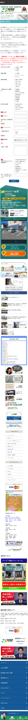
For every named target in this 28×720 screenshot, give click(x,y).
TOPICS (9, 471)
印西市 (6, 520)
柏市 (6, 517)
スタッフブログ (11, 457)
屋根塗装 (18, 91)
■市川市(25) (4, 349)
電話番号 (3, 123)
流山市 (13, 517)
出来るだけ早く (19, 104)
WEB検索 (18, 166)
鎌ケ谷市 (11, 518)
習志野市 (19, 520)
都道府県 (4, 139)
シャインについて (11, 435)
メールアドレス (5, 127)
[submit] (25, 264)
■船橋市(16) (4, 350)
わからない (18, 109)
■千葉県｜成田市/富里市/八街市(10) (9, 356)
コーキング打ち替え (20, 92)
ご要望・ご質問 (4, 146)
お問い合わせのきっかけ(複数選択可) (6, 161)
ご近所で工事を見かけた (21, 159)
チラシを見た (19, 163)
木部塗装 (18, 98)
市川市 (10, 520)
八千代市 (15, 520)
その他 (17, 70)
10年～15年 (18, 83)
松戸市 (9, 517)
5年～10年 (18, 81)
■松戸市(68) (4, 343)
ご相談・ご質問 (19, 67)
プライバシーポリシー (12, 479)
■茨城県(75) (4, 360)
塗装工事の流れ (11, 449)
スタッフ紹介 (10, 468)
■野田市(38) (4, 347)
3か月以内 (18, 106)
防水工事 (18, 96)
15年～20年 (18, 84)
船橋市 (19, 518)
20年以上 (18, 86)
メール (17, 131)
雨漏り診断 (10, 452)
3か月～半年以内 (19, 107)
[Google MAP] (20, 643)
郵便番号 (3, 135)
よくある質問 (10, 465)
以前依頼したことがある (21, 169)
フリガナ (4, 115)
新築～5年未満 (19, 79)
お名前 (3, 112)
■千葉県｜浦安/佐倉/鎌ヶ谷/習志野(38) (10, 358)
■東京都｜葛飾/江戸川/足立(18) (8, 363)
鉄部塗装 (18, 99)
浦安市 (10, 521)
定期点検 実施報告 (11, 454)
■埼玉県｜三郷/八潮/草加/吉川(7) (9, 361)
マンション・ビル (20, 75)
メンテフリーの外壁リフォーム (14, 440)
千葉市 (6, 521)
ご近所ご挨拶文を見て (21, 161)
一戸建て (18, 73)
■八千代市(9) (5, 353)
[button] (15, 241)
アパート (18, 76)
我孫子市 (17, 517)
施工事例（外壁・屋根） (7, 672)
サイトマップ (10, 477)
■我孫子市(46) (5, 344)
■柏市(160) (4, 342)
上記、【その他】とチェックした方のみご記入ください (6, 176)
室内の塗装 (18, 94)
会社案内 (9, 474)
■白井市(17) (4, 354)
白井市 (15, 518)
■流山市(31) (4, 346)
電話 (17, 133)
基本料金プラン (11, 446)
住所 (2, 143)
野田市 (6, 518)
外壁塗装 (18, 89)
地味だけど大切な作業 (12, 443)
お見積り (18, 68)
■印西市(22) (4, 351)
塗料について (10, 437)
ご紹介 (17, 164)
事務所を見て (19, 168)
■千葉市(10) (4, 357)
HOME (2, 13)
